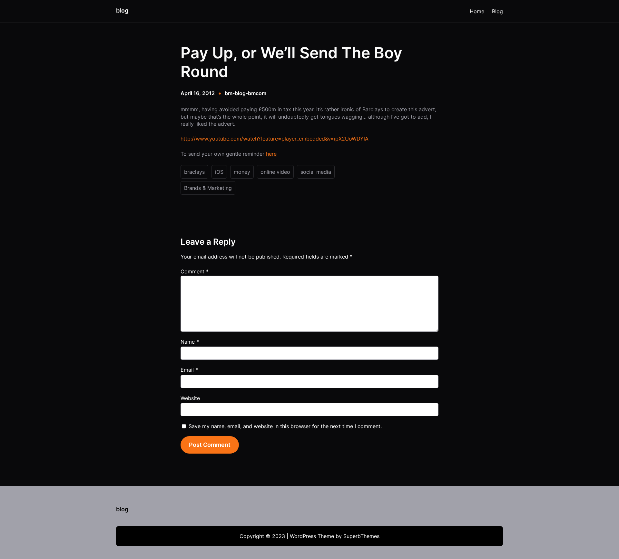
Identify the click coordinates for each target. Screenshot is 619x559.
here (271, 154)
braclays (194, 172)
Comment (195, 271)
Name (190, 341)
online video (275, 172)
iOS (219, 172)
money (242, 172)
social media (315, 172)
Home (477, 11)
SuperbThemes (361, 536)
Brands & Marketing (208, 188)
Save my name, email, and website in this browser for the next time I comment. (285, 426)
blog (122, 10)
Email (189, 370)
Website (190, 398)
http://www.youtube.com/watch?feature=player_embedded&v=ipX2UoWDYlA (274, 138)
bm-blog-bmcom (245, 93)
